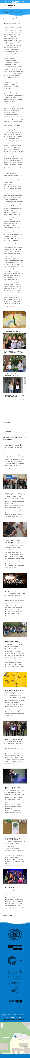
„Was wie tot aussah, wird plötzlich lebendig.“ (13, 838)
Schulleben (18, 449)
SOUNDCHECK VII (11, 591)
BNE (15, 644)
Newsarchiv (8, 431)
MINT (22, 17)
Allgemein (17, 17)
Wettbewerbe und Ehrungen (11, 18)
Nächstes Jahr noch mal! (13, 493)
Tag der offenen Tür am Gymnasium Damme (12, 541)
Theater (6, 451)
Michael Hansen (11, 544)
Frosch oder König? (11, 887)
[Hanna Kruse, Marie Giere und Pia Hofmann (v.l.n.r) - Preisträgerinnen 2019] (14, 348)
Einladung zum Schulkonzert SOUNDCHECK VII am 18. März (14, 691)
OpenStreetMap (22, 1053)
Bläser (23, 545)
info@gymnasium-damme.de (15, 1019)
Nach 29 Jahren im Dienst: (13, 739)
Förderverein (16, 547)
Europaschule (8, 547)
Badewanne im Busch (12, 641)
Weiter (23, 399)
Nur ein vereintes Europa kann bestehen (13, 788)
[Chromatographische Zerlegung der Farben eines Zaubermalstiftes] (14, 327)
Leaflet (17, 1053)
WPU (22, 498)
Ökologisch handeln (10, 648)
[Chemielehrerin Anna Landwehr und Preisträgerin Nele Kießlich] (14, 392)
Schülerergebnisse (9, 449)
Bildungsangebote (16, 545)
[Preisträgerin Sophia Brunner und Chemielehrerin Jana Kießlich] (14, 371)
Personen (13, 743)
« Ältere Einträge (7, 915)
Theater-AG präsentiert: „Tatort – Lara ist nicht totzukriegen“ (15, 444)
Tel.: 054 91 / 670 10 (21, 1016)
